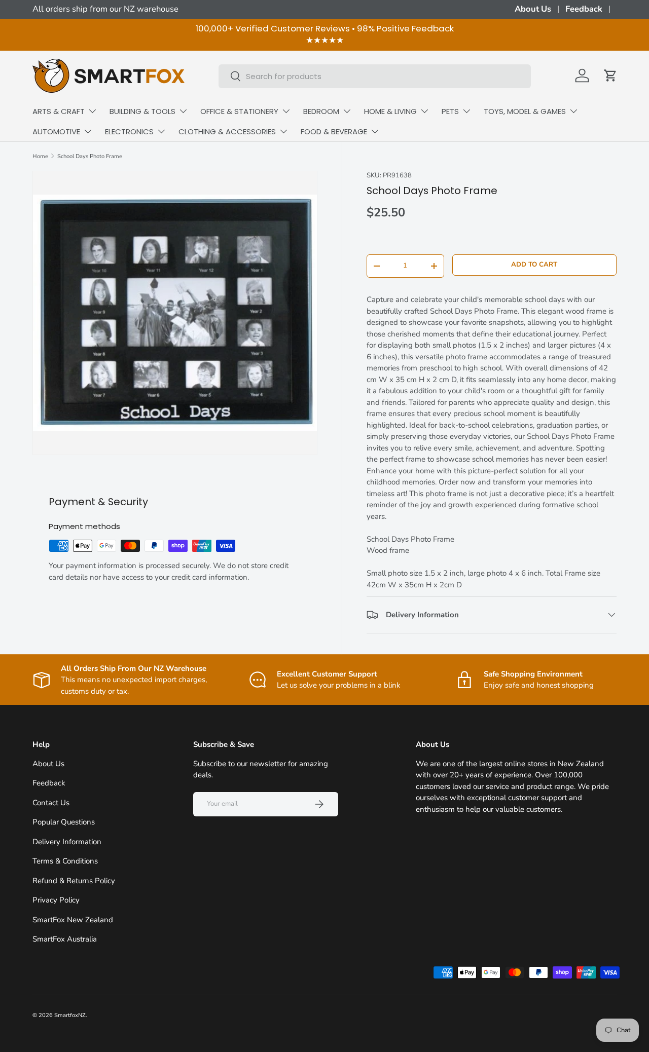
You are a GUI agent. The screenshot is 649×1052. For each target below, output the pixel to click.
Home (40, 156)
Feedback (583, 9)
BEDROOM (321, 111)
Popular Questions (63, 822)
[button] (610, 75)
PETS (450, 111)
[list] (175, 313)
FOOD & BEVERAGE (334, 131)
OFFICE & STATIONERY (239, 111)
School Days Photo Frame (89, 156)
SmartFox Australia (64, 939)
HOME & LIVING (390, 111)
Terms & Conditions (65, 861)
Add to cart (534, 264)
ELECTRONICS (129, 131)
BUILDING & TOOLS (142, 111)
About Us (533, 9)
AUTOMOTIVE (56, 131)
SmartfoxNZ (70, 1015)
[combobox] (375, 76)
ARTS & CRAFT (58, 111)
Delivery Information (66, 842)
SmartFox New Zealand (72, 920)
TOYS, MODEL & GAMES (525, 111)
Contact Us (50, 803)
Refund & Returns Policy (73, 881)
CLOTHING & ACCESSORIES (227, 131)
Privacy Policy (56, 900)
